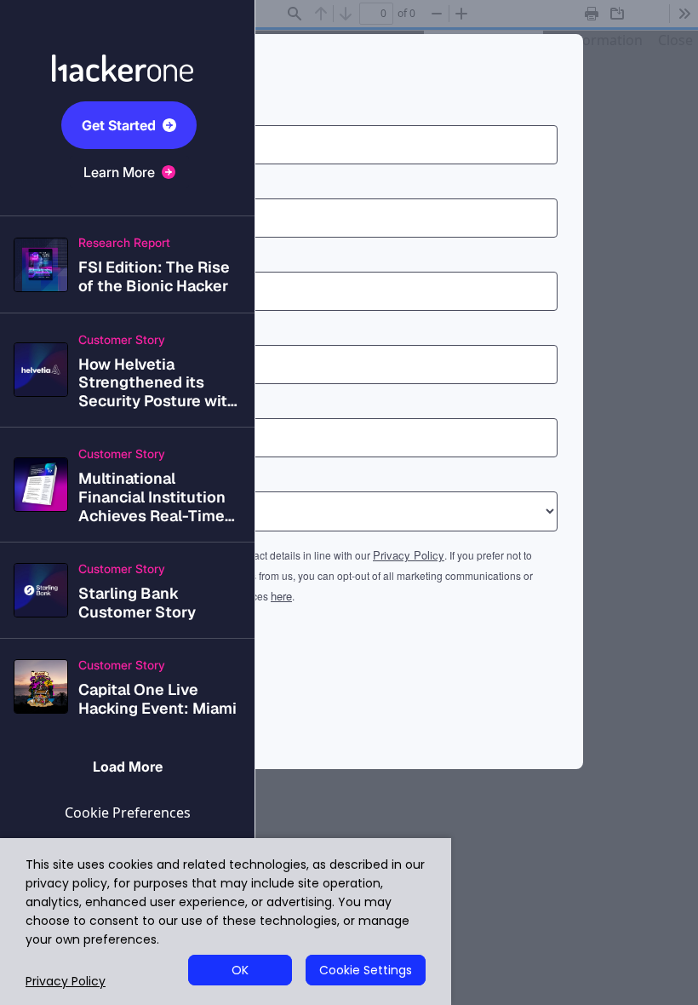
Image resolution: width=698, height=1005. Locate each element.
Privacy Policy (66, 981)
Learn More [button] (119, 172)
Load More (128, 766)
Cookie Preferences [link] (128, 812)
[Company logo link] (127, 47)
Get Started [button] (119, 125)
